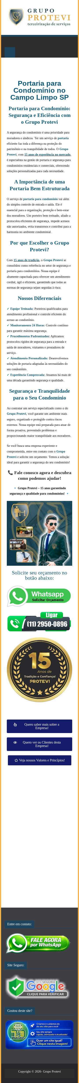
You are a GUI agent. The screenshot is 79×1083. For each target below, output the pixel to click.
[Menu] (10, 52)
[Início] (10, 42)
